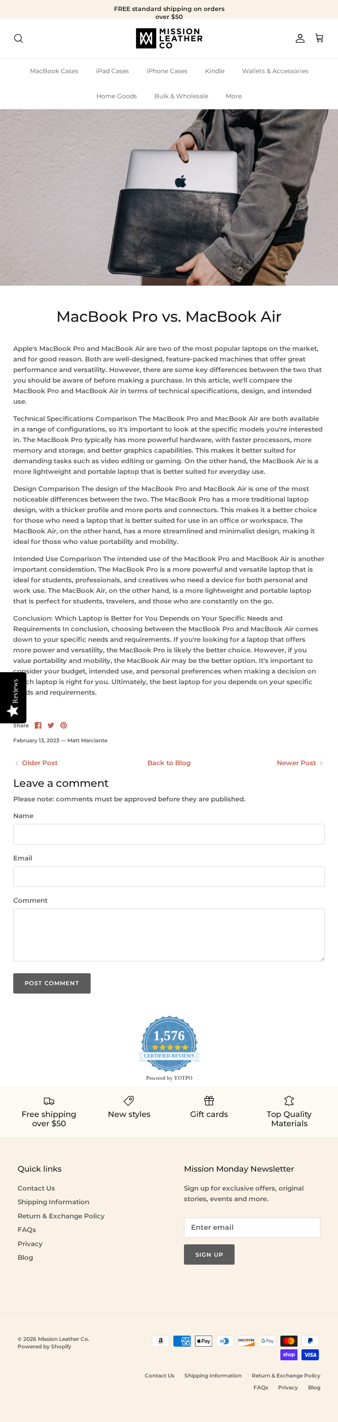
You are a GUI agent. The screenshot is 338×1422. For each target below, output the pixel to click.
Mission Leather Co (63, 1339)
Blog (25, 1257)
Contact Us (36, 1188)
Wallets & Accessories (275, 71)
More (234, 96)
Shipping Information (53, 1202)
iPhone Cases (167, 71)
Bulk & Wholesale (181, 96)
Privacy (30, 1244)
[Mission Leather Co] (169, 38)
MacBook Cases (54, 71)
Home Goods (116, 96)
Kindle (214, 71)
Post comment (52, 982)
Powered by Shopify (44, 1346)
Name (23, 816)
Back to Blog (169, 763)
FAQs (27, 1229)
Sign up (209, 1254)
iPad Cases (112, 71)
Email (22, 858)
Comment (30, 900)
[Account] (298, 38)
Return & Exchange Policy (61, 1216)
